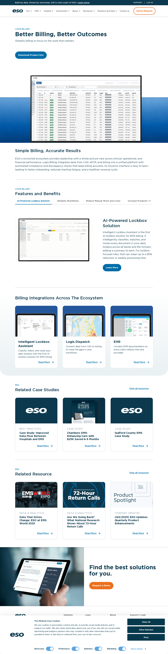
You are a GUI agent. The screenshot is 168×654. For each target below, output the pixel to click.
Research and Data (106, 11)
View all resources (139, 388)
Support (137, 3)
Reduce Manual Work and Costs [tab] (103, 201)
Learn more (83, 2)
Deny (146, 637)
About (75, 11)
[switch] (75, 649)
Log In (150, 3)
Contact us (124, 11)
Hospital (47, 11)
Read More (44, 362)
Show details (137, 649)
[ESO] (17, 10)
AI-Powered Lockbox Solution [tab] (33, 201)
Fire (28, 11)
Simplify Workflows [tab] (68, 201)
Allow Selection (146, 630)
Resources (88, 11)
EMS (37, 11)
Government (61, 11)
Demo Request (144, 11)
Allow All (146, 622)
